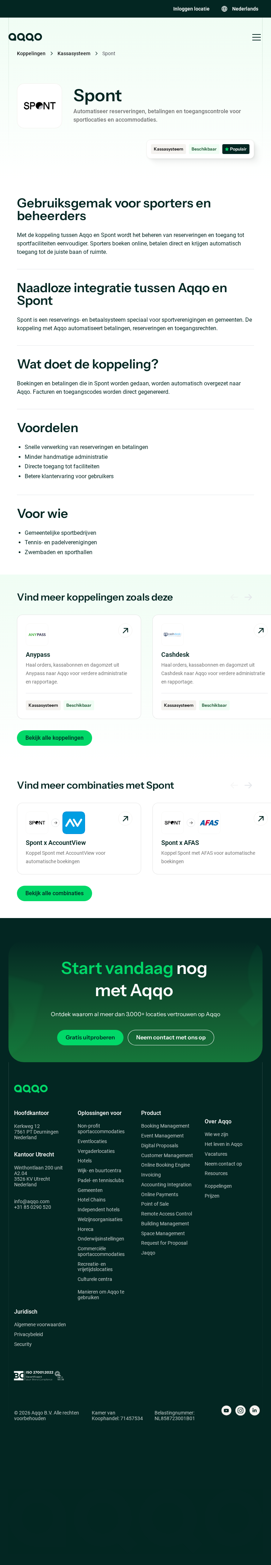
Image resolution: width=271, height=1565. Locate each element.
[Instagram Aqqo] (240, 1410)
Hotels (85, 1160)
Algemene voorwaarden (40, 1324)
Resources (216, 1173)
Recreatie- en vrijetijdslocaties (95, 1267)
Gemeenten (90, 1190)
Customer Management (167, 1155)
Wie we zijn (216, 1134)
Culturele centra (95, 1279)
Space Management (163, 1233)
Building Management (165, 1223)
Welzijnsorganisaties (100, 1219)
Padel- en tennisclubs (101, 1180)
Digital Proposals (159, 1145)
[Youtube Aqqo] (226, 1410)
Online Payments (159, 1194)
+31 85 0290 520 (32, 1207)
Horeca (86, 1229)
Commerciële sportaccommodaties (101, 1251)
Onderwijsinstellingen (101, 1239)
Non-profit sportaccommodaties (101, 1128)
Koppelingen (218, 1186)
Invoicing (151, 1175)
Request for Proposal (164, 1243)
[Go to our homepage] (24, 37)
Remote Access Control (166, 1214)
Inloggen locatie (191, 9)
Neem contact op (223, 1164)
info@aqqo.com (31, 1201)
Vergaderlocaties (96, 1151)
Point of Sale (155, 1204)
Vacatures (216, 1154)
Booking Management (165, 1126)
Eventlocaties (92, 1141)
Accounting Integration (166, 1184)
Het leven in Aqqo (223, 1144)
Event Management (162, 1136)
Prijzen (212, 1196)
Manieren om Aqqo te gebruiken (101, 1294)
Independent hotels (99, 1209)
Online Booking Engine (165, 1165)
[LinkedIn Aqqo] (254, 1410)
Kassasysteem (74, 53)
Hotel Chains (92, 1199)
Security (23, 1344)
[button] (240, 8)
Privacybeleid (28, 1334)
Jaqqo (148, 1253)
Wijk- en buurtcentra (99, 1170)
